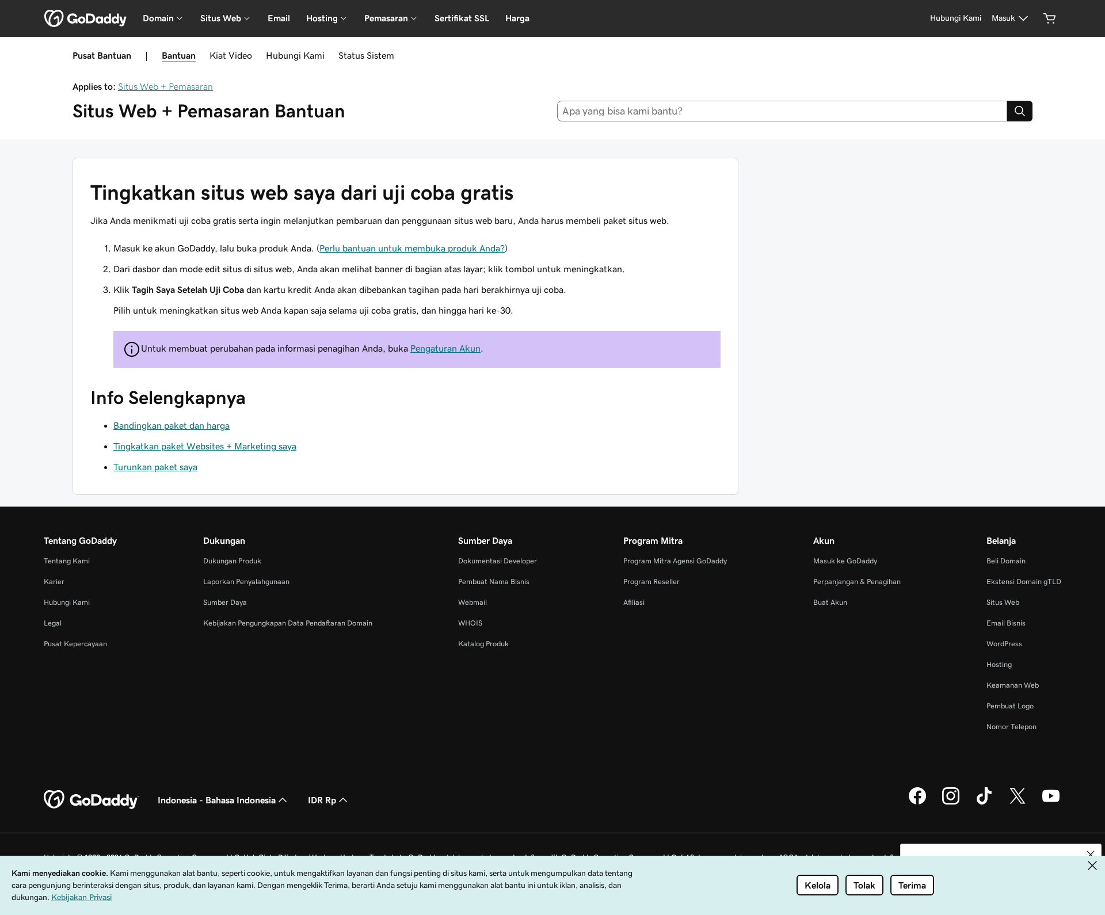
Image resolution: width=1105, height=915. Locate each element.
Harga (517, 18)
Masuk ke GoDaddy (845, 561)
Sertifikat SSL (462, 18)
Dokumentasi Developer (497, 561)
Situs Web (1002, 602)
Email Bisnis (1006, 623)
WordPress (1004, 643)
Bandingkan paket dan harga (171, 425)
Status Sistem (366, 55)
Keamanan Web (1012, 685)
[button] (1090, 854)
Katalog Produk (483, 643)
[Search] (1019, 111)
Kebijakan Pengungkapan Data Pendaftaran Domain (287, 623)
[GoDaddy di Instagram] (950, 802)
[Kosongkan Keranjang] (1050, 18)
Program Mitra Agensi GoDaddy (675, 561)
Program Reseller (651, 581)
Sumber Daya (225, 602)
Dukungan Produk (232, 561)
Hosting (999, 664)
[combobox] (782, 111)
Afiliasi (634, 602)
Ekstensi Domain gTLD (1023, 581)
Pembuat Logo (1010, 706)
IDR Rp (322, 800)
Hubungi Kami (295, 55)
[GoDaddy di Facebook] (917, 802)
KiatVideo (230, 55)
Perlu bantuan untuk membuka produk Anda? (412, 248)
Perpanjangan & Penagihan (857, 581)
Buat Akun (830, 602)
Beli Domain (1006, 561)
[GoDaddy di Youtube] (1051, 802)
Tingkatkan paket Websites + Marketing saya (204, 446)
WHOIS (470, 623)
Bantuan (179, 55)
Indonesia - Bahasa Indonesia (217, 800)
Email (279, 18)
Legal (53, 623)
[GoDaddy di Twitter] (1017, 802)
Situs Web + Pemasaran (165, 86)
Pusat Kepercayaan (75, 643)
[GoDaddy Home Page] (91, 800)
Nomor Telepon (1011, 726)
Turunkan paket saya (155, 466)
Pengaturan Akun (445, 348)
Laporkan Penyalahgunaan (246, 581)
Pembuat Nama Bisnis (493, 581)
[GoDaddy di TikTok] (984, 802)
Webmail (472, 602)
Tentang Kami (67, 561)
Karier (54, 581)
